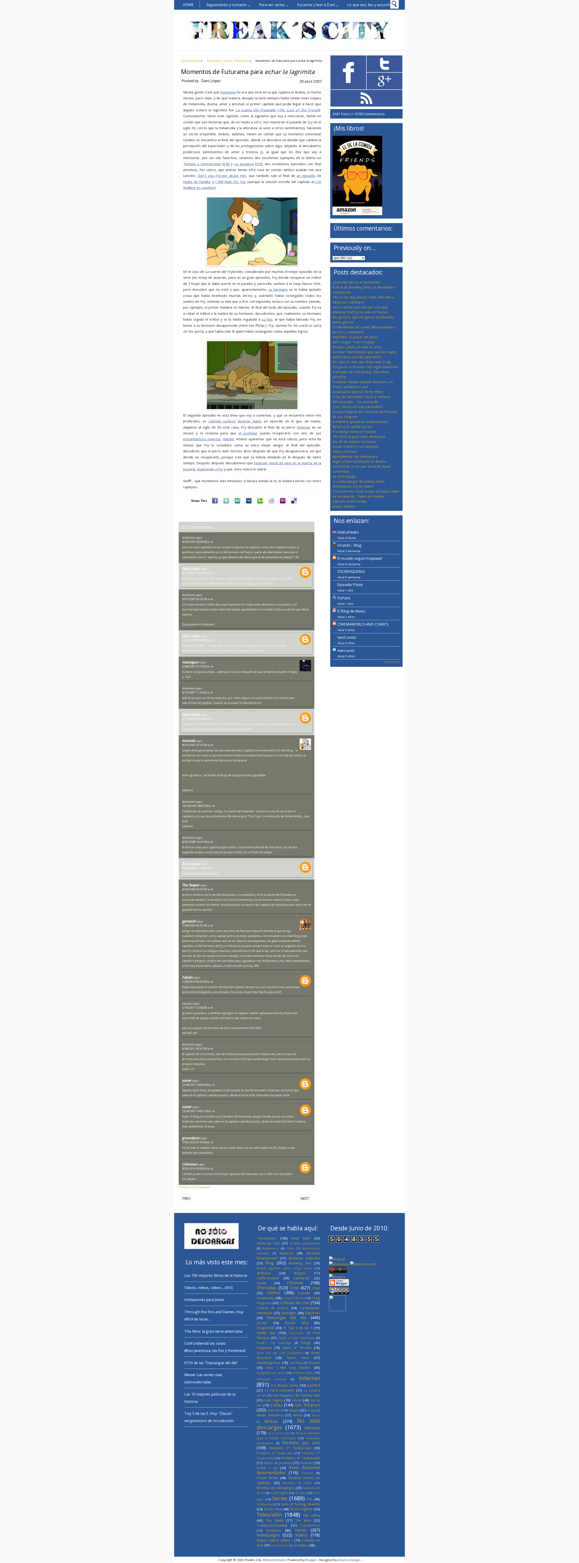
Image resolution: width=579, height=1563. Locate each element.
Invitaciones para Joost (204, 1299)
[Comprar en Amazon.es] (357, 214)
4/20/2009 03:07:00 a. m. (198, 889)
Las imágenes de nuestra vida (296, 1395)
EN (225, 164)
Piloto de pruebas (278, 1463)
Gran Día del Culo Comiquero (280, 1353)
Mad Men (274, 1410)
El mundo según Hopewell (359, 558)
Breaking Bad (300, 1263)
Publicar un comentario (194, 1187)
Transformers (310, 1525)
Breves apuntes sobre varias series (285, 1268)
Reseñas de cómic (297, 1483)
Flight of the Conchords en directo (359, 461)
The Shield (275, 1520)
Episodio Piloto (350, 584)
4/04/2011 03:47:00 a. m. (198, 1048)
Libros (297, 1400)
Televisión (241, 61)
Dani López (190, 568)
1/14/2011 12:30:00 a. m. (198, 1007)
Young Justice (281, 1545)
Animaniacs (270, 1248)
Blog (269, 1262)
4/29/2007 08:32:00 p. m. (198, 573)
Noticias (312, 1427)
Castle (261, 1283)
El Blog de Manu (351, 611)
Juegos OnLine (343, 506)
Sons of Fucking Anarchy (300, 1504)
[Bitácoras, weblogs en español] (363, 1264)
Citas (316, 1288)
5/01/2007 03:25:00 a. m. (198, 599)
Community (266, 1298)
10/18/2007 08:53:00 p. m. (198, 806)
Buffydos (264, 1273)
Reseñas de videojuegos (276, 1487)
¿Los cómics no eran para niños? (358, 406)
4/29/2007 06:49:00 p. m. (198, 542)
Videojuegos (268, 1535)
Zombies (301, 1545)
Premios (307, 1473)
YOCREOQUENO (351, 571)
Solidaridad (265, 1504)
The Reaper (190, 885)
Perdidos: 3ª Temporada (290, 1448)
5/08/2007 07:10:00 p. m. (198, 666)
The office (311, 1515)
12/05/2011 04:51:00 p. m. (198, 1111)
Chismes (295, 1282)
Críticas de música (272, 1308)
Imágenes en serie (271, 1373)
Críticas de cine (294, 1302)
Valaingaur (190, 662)
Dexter (262, 1322)
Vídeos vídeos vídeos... (275, 1540)
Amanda (188, 740)
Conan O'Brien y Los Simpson (355, 446)
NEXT (305, 1198)
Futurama (214, 61)
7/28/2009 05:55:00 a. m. (198, 925)
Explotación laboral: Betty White (357, 391)
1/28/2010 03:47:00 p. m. (198, 981)
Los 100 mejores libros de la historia (215, 1275)
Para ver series (272, 4)
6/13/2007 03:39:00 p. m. (198, 719)
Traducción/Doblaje (272, 1525)
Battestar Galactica (304, 1258)
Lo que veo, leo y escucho (369, 4)
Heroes (314, 1362)
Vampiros (273, 1530)
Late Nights (273, 1400)
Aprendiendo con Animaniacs (355, 456)
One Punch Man (279, 1433)
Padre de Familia (196, 181)
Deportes (312, 1312)
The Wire (303, 1520)
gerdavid (188, 921)
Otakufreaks (348, 532)
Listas (276, 1405)
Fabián (187, 977)
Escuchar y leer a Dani (316, 4)
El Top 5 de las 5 (297, 1327)
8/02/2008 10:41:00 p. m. (198, 842)
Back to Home (190, 61)
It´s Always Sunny (285, 1385)
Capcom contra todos (349, 501)
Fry (310, 122)
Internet (309, 1378)
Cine (294, 1287)
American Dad (268, 1243)
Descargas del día (286, 1317)
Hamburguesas (269, 1362)
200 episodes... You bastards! (355, 401)
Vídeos (301, 1535)
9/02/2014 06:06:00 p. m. (198, 1168)
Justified (313, 1385)
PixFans (343, 598)
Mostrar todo (392, 662)
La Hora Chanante (279, 1390)
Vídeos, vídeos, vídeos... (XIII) (208, 1287)
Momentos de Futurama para (248, 72)
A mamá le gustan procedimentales (360, 421)
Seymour (304, 427)
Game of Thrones (297, 1347)
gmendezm (190, 1138)
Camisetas (302, 1278)
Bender (229, 439)
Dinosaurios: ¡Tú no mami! (352, 486)
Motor (316, 1415)
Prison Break (267, 1477)
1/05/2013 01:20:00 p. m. (198, 1142)
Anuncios (286, 1253)
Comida (304, 1293)
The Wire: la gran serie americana (358, 436)
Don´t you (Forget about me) (222, 175)
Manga (311, 1410)
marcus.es (345, 650)
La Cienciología (344, 476)
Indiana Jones (303, 1373)
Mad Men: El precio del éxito (354, 337)
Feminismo (296, 1333)
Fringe (306, 1342)
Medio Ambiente (270, 1415)
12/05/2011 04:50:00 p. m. (198, 1085)
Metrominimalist (274, 1560)
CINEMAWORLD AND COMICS (363, 624)
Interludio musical (271, 1379)
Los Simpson (307, 1405)
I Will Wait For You (230, 181)
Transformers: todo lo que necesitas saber (366, 491)
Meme (297, 1415)
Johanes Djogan (349, 1560)
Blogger (311, 1560)
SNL (309, 1499)
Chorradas (267, 1287)
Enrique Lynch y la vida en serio (356, 347)
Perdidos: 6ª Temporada (300, 1458)
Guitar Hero (298, 1357)
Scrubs (301, 1493)
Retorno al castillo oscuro (352, 426)
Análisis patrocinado (305, 1243)
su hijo (267, 319)
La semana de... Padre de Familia (358, 496)
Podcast (306, 1463)
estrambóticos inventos (202, 439)
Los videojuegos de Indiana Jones (358, 481)
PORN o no (267, 1467)
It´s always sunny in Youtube (354, 431)
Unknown (189, 1164)
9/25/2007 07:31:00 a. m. (198, 745)
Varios (301, 1530)
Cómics (273, 1292)
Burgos (300, 1273)
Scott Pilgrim (279, 1493)
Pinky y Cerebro (344, 451)
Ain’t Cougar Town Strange (353, 342)
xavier (186, 1080)
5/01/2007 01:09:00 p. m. (198, 640)
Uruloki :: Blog (349, 545)
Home (188, 4)
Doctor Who (296, 1322)
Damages (288, 1312)
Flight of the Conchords (297, 1338)
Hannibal (296, 1363)
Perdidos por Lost (301, 1442)
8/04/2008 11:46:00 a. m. (198, 868)
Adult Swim (301, 1238)
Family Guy (266, 1332)
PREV (186, 1198)
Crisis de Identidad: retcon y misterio (361, 396)
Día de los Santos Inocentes (354, 441)
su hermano (278, 289)
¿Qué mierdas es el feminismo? (356, 282)
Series (227, 61)
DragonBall (265, 1327)
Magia (293, 1410)
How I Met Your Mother (288, 1367)
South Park (273, 1509)
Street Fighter (301, 1509)
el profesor (248, 433)
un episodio (306, 175)
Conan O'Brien (293, 1298)
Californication (268, 1278)
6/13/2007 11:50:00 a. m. (198, 692)
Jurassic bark (249, 421)
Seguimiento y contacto (226, 4)
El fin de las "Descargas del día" (211, 1362)
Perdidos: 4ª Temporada (275, 1453)
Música (271, 1421)
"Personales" (267, 1238)
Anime (291, 1248)
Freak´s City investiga (274, 1343)
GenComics (346, 637)
